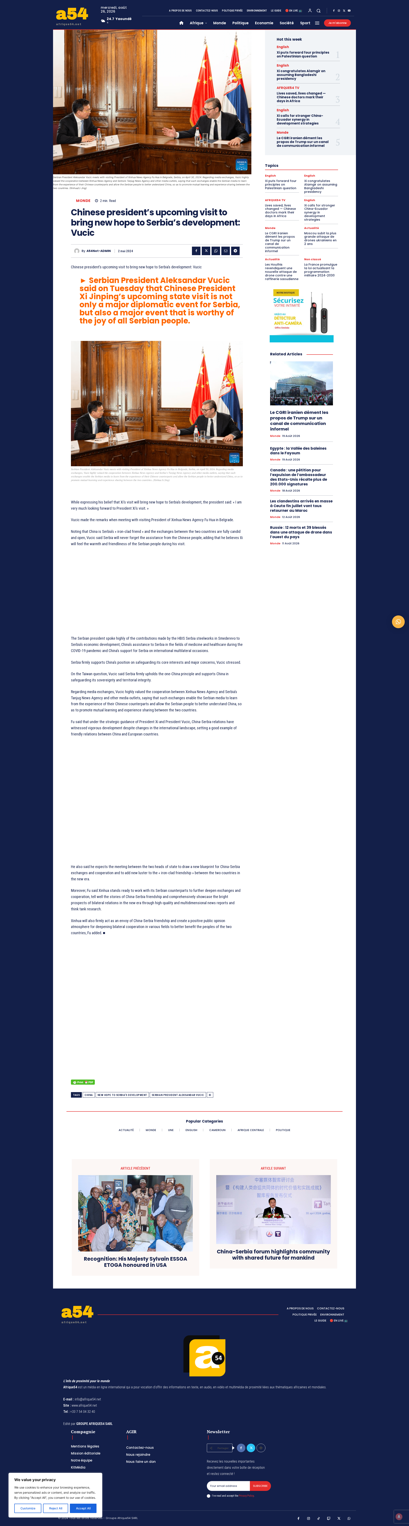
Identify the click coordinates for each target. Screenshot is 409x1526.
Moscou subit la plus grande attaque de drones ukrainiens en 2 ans (320, 238)
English (283, 47)
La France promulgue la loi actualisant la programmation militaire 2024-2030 (320, 269)
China (89, 1095)
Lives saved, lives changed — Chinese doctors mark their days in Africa (301, 97)
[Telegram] (235, 251)
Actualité (311, 228)
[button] (318, 11)
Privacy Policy (246, 1495)
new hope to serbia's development (122, 1095)
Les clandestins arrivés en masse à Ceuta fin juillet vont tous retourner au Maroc (301, 506)
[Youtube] (349, 10)
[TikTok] (319, 1519)
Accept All (83, 1508)
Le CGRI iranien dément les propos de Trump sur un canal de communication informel (303, 142)
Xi (210, 1095)
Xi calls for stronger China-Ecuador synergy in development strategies (300, 119)
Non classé (312, 259)
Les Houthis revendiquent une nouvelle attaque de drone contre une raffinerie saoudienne (281, 271)
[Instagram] (338, 10)
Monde (83, 201)
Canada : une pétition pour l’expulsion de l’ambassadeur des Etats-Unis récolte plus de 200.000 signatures (298, 477)
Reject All (55, 1508)
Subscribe (260, 1486)
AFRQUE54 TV (288, 87)
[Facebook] (333, 10)
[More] (260, 1448)
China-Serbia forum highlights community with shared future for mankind (273, 1255)
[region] (55, 1495)
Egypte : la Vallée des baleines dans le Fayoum (298, 451)
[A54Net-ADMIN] (78, 251)
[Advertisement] (157, 594)
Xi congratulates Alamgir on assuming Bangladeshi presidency (301, 75)
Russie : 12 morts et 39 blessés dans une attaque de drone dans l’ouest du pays (301, 532)
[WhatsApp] (216, 251)
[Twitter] (344, 10)
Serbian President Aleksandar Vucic (178, 1095)
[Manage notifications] (399, 1516)
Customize (27, 1508)
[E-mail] (225, 251)
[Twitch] (329, 1519)
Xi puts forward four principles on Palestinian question (303, 54)
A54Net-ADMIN (98, 251)
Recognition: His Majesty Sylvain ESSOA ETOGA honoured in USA (135, 1262)
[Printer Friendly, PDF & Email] (83, 1084)
